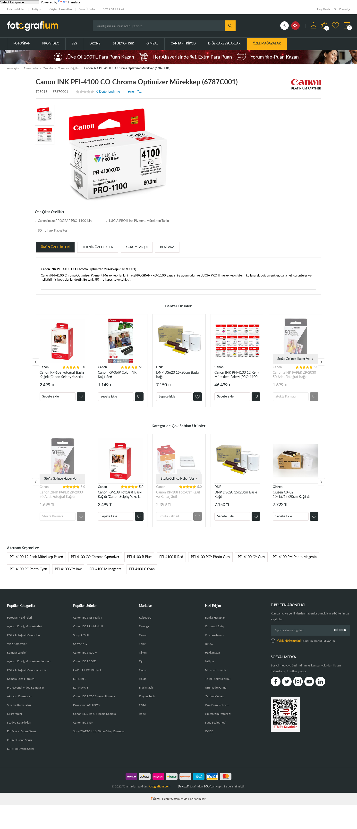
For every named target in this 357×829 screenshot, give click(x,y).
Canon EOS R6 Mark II (87, 617)
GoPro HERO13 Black (87, 670)
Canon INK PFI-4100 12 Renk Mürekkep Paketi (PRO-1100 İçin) (236, 375)
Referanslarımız (214, 635)
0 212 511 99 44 (113, 9)
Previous (35, 362)
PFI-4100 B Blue (139, 557)
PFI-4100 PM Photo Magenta (295, 557)
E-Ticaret (164, 798)
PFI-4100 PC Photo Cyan (28, 569)
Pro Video (50, 43)
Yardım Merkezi (214, 696)
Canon (44, 367)
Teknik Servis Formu (217, 678)
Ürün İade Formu (216, 687)
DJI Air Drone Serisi (19, 740)
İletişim (36, 9)
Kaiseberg (145, 617)
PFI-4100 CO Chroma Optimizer (95, 557)
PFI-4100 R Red (171, 557)
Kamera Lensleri (17, 652)
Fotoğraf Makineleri (19, 617)
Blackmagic (146, 687)
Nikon (143, 652)
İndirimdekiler (16, 9)
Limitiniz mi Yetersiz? (218, 713)
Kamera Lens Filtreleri (20, 678)
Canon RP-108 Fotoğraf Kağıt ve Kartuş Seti (178, 495)
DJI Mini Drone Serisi (20, 748)
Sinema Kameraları (19, 705)
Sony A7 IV (80, 643)
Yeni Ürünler (87, 9)
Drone (95, 43)
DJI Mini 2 (79, 678)
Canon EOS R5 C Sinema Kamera (94, 713)
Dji (141, 661)
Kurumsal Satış (214, 626)
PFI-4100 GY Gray (251, 557)
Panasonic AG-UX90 (86, 705)
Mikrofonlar (14, 713)
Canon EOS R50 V (85, 652)
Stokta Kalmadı (285, 396)
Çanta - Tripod (183, 43)
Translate (74, 2)
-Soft (155, 798)
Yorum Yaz (135, 91)
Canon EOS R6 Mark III (88, 626)
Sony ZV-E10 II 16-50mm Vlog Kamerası (99, 731)
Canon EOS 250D (84, 661)
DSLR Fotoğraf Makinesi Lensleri (27, 670)
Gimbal (152, 43)
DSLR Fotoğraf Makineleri (23, 635)
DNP (159, 367)
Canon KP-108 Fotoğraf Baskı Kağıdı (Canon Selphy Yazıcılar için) (62, 375)
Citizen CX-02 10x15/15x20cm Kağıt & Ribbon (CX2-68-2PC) (291, 495)
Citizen (277, 487)
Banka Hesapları (215, 617)
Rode (142, 713)
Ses (74, 43)
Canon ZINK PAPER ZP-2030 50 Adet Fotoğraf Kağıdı (294, 375)
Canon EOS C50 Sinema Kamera (94, 696)
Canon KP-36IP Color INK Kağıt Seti (117, 375)
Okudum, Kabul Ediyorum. (306, 640)
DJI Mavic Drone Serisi (21, 731)
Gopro (143, 670)
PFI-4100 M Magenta (105, 569)
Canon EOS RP (83, 722)
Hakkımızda (212, 652)
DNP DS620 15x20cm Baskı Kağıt (177, 375)
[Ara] (230, 25)
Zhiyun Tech (147, 696)
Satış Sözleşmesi (215, 722)
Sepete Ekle (50, 396)
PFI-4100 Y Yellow (68, 569)
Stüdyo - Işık (123, 43)
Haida (142, 678)
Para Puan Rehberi (217, 705)
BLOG (209, 643)
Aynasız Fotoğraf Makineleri (24, 626)
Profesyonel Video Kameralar (25, 687)
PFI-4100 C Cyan (142, 569)
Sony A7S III (81, 635)
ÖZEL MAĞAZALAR (267, 43)
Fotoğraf (21, 43)
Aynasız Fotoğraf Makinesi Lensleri (29, 661)
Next (321, 362)
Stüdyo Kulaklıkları (19, 722)
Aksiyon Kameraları (19, 696)
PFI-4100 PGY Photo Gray (210, 557)
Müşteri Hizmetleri (60, 9)
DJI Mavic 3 (80, 687)
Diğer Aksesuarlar (224, 43)
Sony (142, 643)
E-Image (144, 626)
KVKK (209, 731)
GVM (142, 705)
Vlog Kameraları (17, 643)
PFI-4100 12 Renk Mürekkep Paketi (36, 557)
